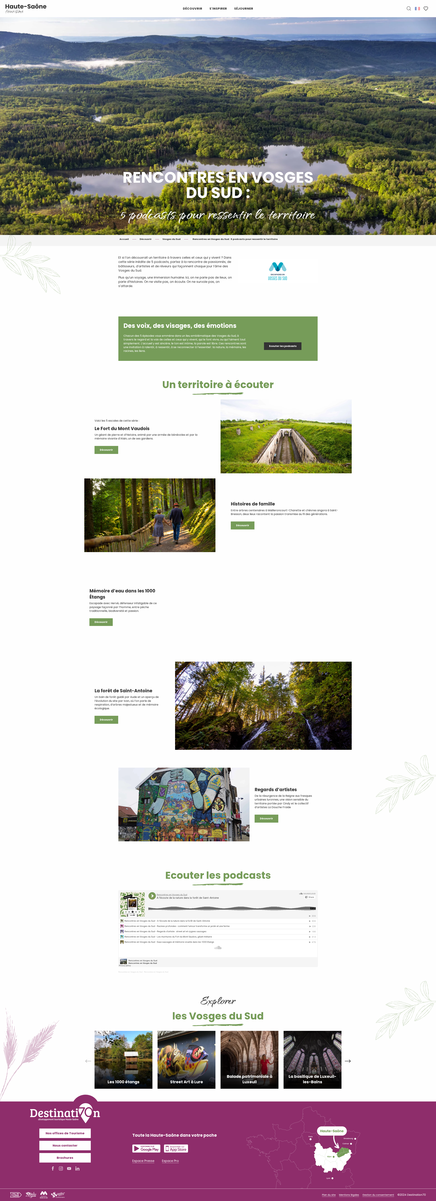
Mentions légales (349, 1195)
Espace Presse (143, 1161)
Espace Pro (170, 1161)
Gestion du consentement (378, 1195)
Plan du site (329, 1195)
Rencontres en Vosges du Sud (130, 972)
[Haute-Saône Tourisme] (26, 8)
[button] (408, 8)
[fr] (417, 8)
